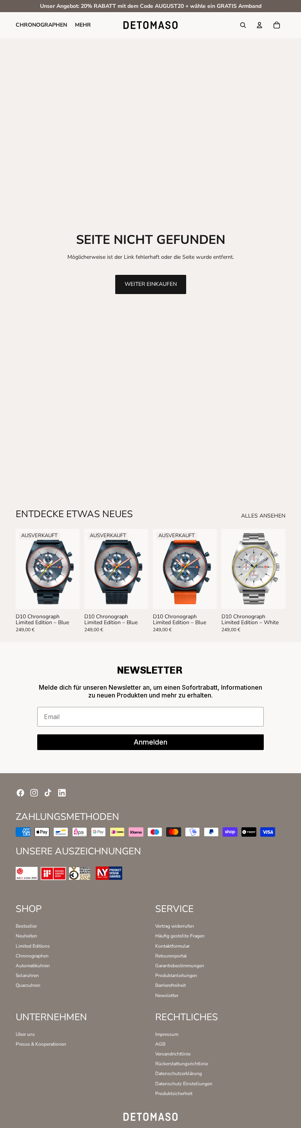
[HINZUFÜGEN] (274, 597)
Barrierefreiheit (170, 985)
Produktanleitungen (176, 975)
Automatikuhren (33, 966)
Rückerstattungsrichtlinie (181, 1064)
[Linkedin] (62, 792)
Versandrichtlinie (172, 1054)
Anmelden (150, 742)
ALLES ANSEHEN (263, 516)
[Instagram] (34, 792)
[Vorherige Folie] (24, 569)
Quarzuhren (28, 985)
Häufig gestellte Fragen (180, 936)
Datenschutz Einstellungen (183, 1084)
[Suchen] (243, 25)
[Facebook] (20, 792)
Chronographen (32, 956)
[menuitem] (83, 25)
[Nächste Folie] (71, 569)
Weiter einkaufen (151, 284)
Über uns (25, 1034)
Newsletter (166, 995)
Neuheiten (26, 936)
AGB (160, 1044)
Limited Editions (33, 946)
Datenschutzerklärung (178, 1073)
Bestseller (26, 926)
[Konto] (259, 25)
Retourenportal (171, 956)
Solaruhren (27, 975)
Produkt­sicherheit (173, 1093)
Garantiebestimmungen (179, 966)
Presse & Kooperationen (41, 1044)
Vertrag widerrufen (174, 926)
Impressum (166, 1034)
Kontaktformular (172, 946)
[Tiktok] (48, 792)
